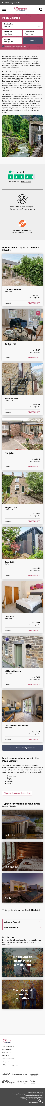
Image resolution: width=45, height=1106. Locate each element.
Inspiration (6, 1062)
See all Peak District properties (22, 748)
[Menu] (4, 9)
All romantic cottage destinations (17, 793)
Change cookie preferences (12, 1065)
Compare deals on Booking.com (15, 46)
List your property (9, 1059)
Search (33, 41)
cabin (17, 79)
